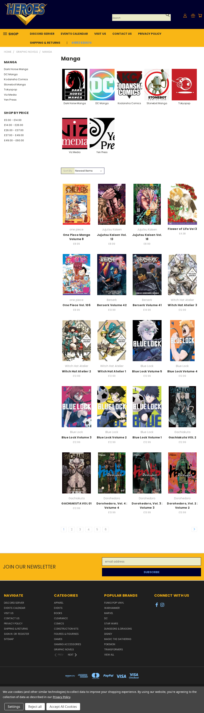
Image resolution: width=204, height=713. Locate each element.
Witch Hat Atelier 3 (182, 305)
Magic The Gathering (117, 639)
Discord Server (42, 34)
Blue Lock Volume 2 (112, 437)
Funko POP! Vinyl (114, 602)
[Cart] (200, 16)
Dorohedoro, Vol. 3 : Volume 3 (147, 505)
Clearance (61, 618)
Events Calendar (74, 34)
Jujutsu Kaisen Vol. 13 (112, 237)
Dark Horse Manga (16, 69)
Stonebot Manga (15, 84)
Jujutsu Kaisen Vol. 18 (147, 237)
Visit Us (100, 34)
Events (58, 608)
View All (109, 654)
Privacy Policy (149, 34)
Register (23, 634)
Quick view (76, 196)
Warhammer (112, 608)
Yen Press (10, 100)
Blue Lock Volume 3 (77, 437)
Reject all (35, 706)
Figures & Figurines (66, 634)
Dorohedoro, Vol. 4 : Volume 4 (111, 505)
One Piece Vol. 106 (76, 305)
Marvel (108, 613)
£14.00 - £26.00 (13, 125)
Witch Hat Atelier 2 (76, 371)
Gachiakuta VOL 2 (182, 437)
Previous (198, 700)
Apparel (58, 602)
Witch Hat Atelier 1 (112, 371)
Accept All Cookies (63, 706)
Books (58, 613)
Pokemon (109, 644)
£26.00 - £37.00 (14, 130)
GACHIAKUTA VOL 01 (76, 503)
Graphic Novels (64, 649)
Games (58, 639)
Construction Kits (66, 628)
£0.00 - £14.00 (13, 120)
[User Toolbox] (185, 16)
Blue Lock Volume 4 (182, 371)
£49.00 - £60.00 (14, 140)
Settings (14, 706)
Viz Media (10, 95)
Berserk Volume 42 (112, 305)
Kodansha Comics (16, 79)
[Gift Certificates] (193, 16)
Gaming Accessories (67, 644)
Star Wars (111, 623)
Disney (108, 634)
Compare (75, 204)
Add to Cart (76, 211)
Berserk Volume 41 (147, 305)
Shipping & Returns (45, 43)
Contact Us (122, 34)
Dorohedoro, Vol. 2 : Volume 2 (182, 505)
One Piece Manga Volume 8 (76, 237)
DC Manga (11, 74)
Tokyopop (10, 89)
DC (106, 618)
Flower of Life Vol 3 (182, 229)
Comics (59, 623)
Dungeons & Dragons (118, 628)
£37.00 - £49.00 (14, 135)
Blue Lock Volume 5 (147, 371)
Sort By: (68, 171)
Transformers (113, 649)
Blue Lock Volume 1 (147, 437)
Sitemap (9, 639)
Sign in (8, 634)
